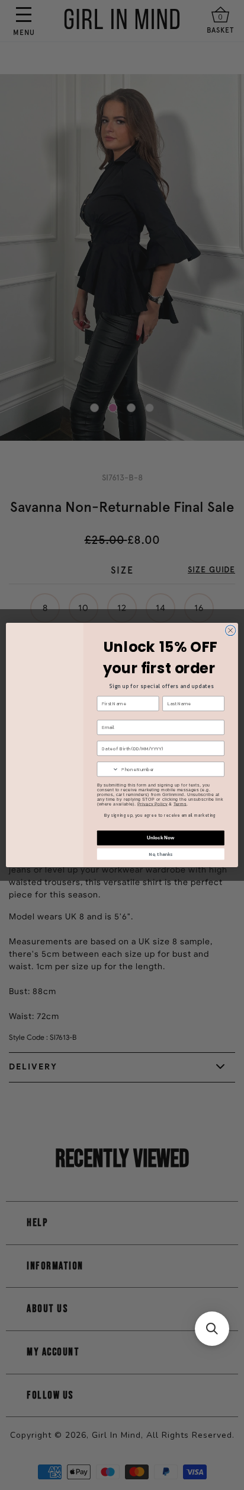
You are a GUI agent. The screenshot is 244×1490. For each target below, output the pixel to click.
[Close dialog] (230, 630)
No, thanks (160, 854)
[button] (212, 1328)
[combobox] (107, 769)
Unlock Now (160, 837)
